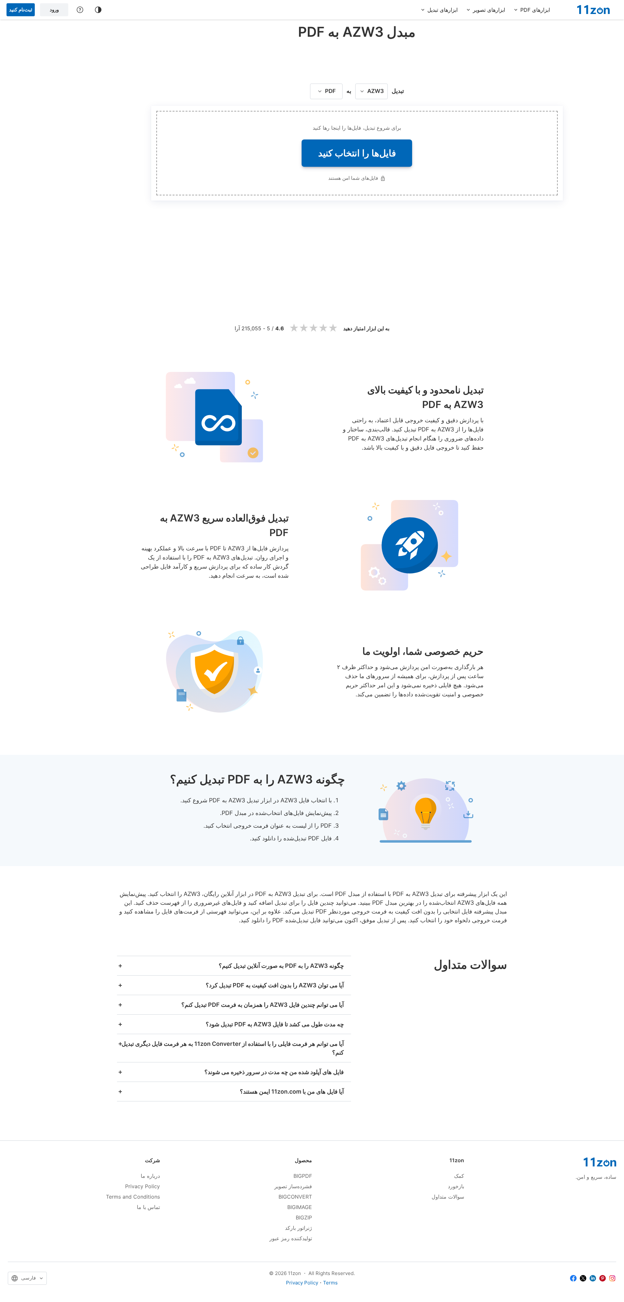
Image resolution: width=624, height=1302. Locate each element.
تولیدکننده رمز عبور (290, 1238)
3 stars (313, 328)
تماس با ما (148, 1207)
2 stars (304, 328)
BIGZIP (304, 1217)
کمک (459, 1176)
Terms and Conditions (133, 1196)
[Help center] (79, 9)
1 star (294, 328)
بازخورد (456, 1186)
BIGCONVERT (295, 1196)
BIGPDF (302, 1176)
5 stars (333, 328)
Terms (330, 1283)
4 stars (323, 328)
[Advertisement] (357, 59)
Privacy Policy (142, 1186)
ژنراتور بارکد (298, 1228)
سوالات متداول (448, 1196)
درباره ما (150, 1176)
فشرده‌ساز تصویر (293, 1186)
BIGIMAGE (299, 1207)
